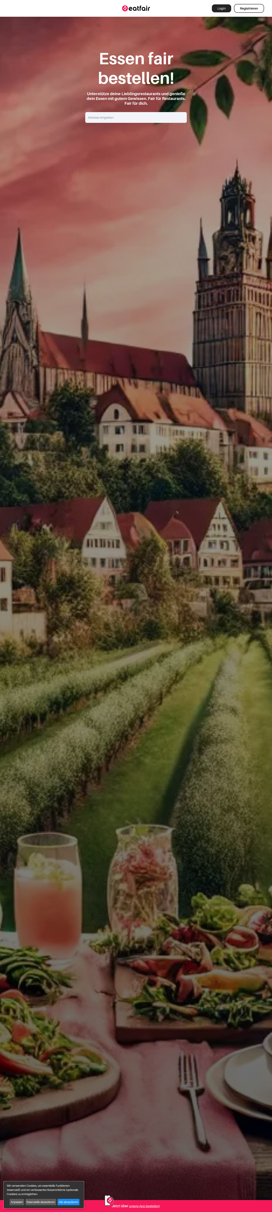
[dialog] (44, 1195)
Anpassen (17, 1202)
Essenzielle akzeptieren (40, 1202)
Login (221, 8)
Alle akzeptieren (68, 1202)
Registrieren (249, 8)
